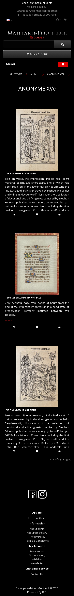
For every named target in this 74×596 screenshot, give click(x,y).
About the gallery (37, 533)
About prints (37, 529)
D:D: (44, 592)
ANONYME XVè (55, 74)
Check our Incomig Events (37, 3)
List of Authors (37, 518)
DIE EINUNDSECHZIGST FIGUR (21, 173)
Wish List (37, 559)
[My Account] (58, 19)
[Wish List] (65, 19)
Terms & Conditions (37, 540)
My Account (37, 551)
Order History (37, 555)
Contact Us (37, 574)
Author (34, 74)
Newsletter (37, 563)
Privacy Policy (37, 536)
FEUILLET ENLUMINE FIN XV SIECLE (23, 297)
